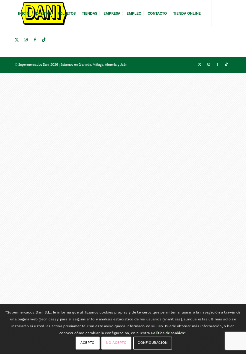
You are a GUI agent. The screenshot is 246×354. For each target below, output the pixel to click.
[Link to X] (16, 39)
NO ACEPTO (116, 342)
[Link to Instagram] (25, 39)
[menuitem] (23, 13)
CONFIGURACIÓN (153, 342)
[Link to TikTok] (43, 39)
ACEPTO (87, 342)
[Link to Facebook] (34, 39)
